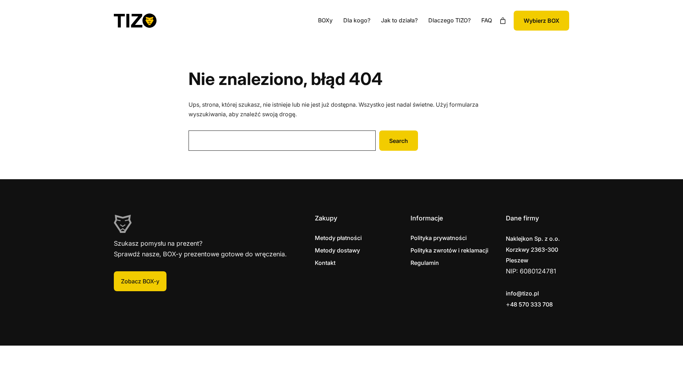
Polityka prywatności (439, 237)
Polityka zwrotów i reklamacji (449, 250)
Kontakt (325, 262)
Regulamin (425, 262)
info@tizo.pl (522, 293)
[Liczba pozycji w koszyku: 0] (503, 21)
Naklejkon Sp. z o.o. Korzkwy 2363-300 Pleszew (533, 249)
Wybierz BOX (541, 20)
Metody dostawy (337, 250)
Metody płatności (338, 237)
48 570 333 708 (531, 304)
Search (398, 140)
